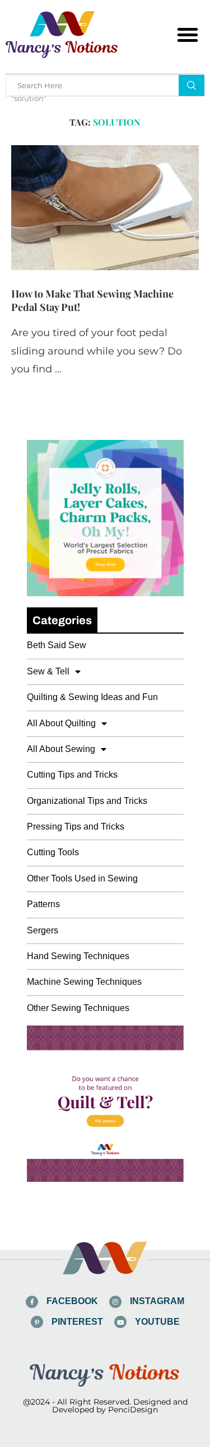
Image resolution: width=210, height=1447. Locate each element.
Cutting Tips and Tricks (72, 774)
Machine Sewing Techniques (84, 981)
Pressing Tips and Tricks (75, 826)
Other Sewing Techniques (78, 1008)
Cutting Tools (53, 852)
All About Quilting (61, 723)
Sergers (42, 930)
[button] (187, 34)
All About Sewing (61, 749)
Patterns (43, 904)
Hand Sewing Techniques (78, 956)
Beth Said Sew (56, 645)
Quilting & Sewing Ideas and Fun (92, 697)
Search (191, 85)
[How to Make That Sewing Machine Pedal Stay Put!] (105, 207)
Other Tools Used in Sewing (82, 878)
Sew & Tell (48, 671)
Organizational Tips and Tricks (87, 801)
